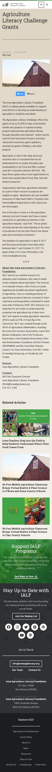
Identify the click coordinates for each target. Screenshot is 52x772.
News (26, 748)
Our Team (17, 670)
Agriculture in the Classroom (26, 731)
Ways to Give (26, 759)
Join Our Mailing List (26, 616)
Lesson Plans (26, 737)
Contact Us (34, 670)
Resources (26, 754)
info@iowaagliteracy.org (26, 663)
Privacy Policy (41, 765)
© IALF (11, 765)
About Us (26, 742)
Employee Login (26, 765)
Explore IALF (26, 719)
